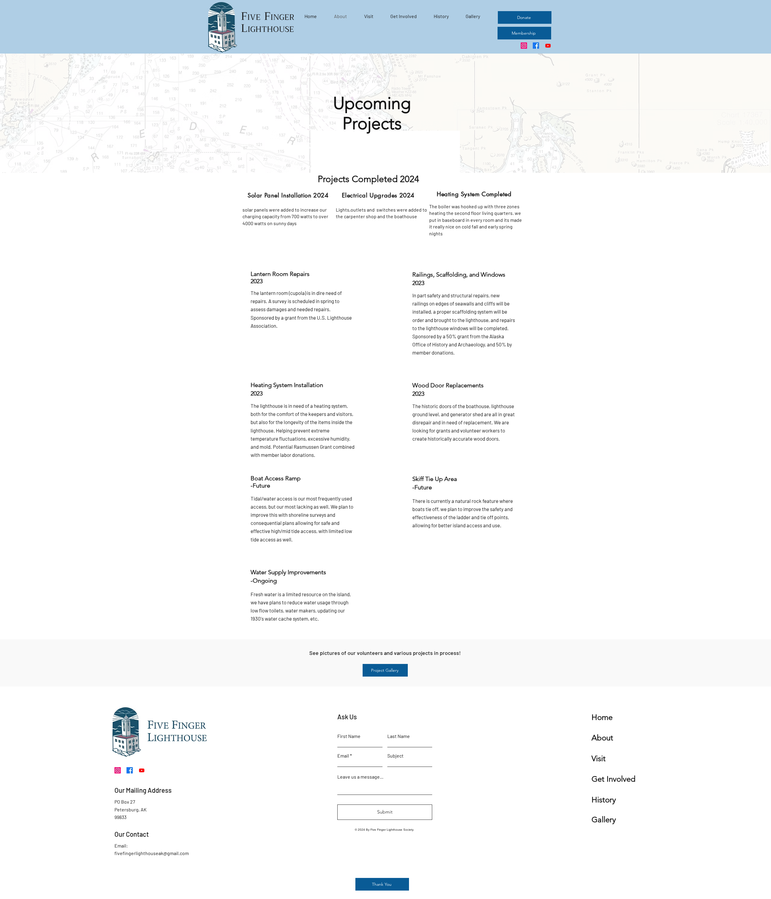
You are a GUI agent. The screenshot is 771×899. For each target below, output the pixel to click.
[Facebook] (536, 45)
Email (343, 755)
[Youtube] (548, 45)
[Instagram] (524, 45)
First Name (349, 736)
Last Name (398, 736)
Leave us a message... (360, 776)
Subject (395, 755)
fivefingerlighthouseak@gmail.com (151, 853)
